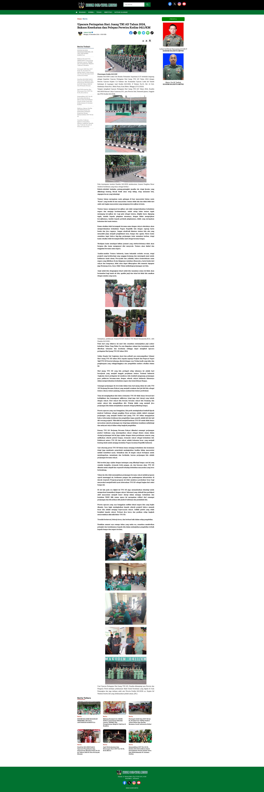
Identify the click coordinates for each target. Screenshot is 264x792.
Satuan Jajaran (120, 12)
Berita (85, 19)
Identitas (108, 12)
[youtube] (184, 5)
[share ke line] (148, 34)
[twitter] (175, 5)
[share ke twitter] (135, 34)
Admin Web (87, 32)
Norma (91, 12)
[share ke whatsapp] (140, 34)
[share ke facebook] (131, 34)
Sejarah (82, 12)
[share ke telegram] (144, 34)
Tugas (99, 12)
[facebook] (170, 5)
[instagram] (180, 5)
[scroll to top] (254, 789)
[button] (143, 41)
